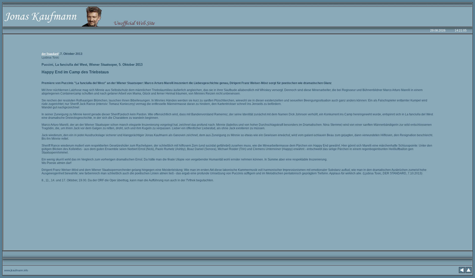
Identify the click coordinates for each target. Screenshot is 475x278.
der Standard (50, 54)
